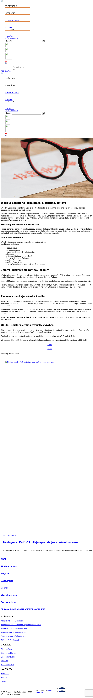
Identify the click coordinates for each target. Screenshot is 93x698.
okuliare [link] (39, 229)
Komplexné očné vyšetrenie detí (14, 629)
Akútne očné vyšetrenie (10, 640)
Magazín (5, 573)
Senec (3, 681)
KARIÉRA (9, 36)
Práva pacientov (9, 602)
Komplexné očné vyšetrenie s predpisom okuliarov (21, 625)
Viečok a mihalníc (8, 657)
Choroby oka (9, 536)
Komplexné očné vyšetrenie (12, 621)
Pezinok (4, 677)
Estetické (4, 661)
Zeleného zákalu (7, 665)
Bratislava (5, 674)
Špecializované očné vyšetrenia (14, 636)
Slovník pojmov (9, 595)
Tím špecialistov (9, 566)
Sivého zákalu (6, 649)
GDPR (4, 559)
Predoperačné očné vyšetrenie (13, 632)
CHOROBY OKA (12, 20)
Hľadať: (8, 41)
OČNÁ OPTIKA (11, 38)
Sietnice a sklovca (8, 653)
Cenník (4, 588)
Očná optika (7, 580)
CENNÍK (8, 27)
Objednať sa (6, 71)
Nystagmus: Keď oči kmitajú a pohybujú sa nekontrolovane (40, 542)
